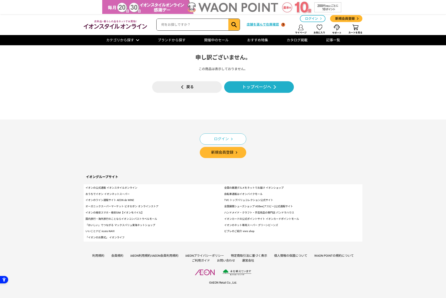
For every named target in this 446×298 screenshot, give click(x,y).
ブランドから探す (172, 40)
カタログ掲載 (297, 40)
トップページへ (256, 86)
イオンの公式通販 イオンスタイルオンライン (111, 187)
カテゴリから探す (120, 40)
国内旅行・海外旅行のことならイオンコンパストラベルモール (121, 218)
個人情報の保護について (290, 255)
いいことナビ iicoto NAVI (100, 231)
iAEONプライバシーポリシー (204, 255)
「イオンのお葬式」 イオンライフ (105, 237)
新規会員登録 (345, 18)
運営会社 (248, 260)
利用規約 (98, 255)
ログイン (311, 18)
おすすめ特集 (257, 40)
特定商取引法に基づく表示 (249, 255)
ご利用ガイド (201, 260)
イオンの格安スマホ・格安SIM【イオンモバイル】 (114, 212)
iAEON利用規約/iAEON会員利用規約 (154, 255)
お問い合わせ (226, 260)
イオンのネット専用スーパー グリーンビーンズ (251, 225)
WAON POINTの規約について (334, 255)
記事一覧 (333, 40)
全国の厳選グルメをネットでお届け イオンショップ (254, 187)
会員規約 (117, 255)
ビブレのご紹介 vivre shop (239, 231)
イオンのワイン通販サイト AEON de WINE (109, 200)
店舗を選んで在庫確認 (263, 24)
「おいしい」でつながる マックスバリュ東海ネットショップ (120, 225)
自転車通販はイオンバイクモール (243, 194)
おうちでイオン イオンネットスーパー (107, 194)
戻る (190, 87)
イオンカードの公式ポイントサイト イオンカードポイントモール (261, 218)
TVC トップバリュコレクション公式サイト (248, 200)
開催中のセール (216, 40)
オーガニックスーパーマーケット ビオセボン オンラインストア (121, 206)
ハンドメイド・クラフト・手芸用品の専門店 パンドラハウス (259, 212)
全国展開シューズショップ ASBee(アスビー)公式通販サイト (258, 206)
